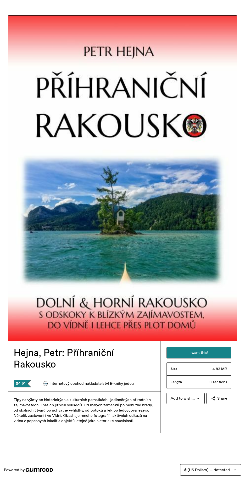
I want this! (198, 352)
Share (222, 398)
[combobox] (186, 398)
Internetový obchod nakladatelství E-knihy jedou (92, 383)
